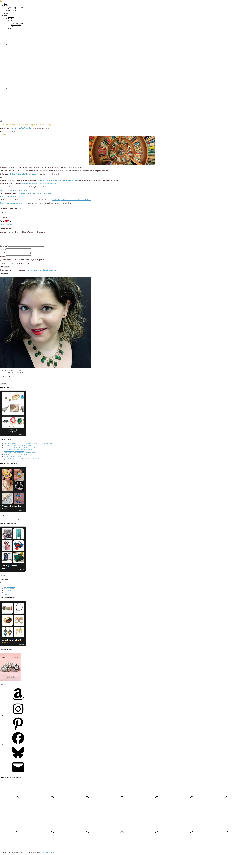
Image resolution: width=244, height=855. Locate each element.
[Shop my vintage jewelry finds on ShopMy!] (13, 512)
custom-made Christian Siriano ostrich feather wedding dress (57, 180)
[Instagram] (18, 715)
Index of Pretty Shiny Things (13, 588)
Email (2, 253)
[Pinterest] (18, 730)
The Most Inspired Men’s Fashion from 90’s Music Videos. (71, 200)
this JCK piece (10, 187)
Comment (4, 246)
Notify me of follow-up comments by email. (16, 263)
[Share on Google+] (4, 221)
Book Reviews (8, 592)
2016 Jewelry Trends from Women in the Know (15, 190)
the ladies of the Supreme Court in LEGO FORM (34, 193)
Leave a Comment (6, 225)
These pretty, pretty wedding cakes (11, 203)
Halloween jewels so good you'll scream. (17, 454)
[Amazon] (18, 701)
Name (2, 249)
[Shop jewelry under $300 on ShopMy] (13, 646)
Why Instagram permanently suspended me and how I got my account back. (28, 443)
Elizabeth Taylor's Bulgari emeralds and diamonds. (20, 452)
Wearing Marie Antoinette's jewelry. (15, 460)
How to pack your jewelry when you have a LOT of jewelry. (22, 458)
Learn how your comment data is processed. (41, 270)
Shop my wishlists (9, 587)
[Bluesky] (18, 759)
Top (1, 1)
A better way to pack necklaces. (14, 451)
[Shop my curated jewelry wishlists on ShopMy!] (13, 436)
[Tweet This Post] (2, 221)
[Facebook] (18, 744)
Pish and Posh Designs (47, 852)
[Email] (18, 774)
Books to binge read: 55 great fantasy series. (18, 445)
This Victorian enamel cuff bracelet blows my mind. (20, 447)
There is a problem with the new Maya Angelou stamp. (38, 183)
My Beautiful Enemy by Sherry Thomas (22, 174)
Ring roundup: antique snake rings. (14, 456)
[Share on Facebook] (0, 221)
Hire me (6, 594)
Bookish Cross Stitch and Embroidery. (13, 196)
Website (3, 256)
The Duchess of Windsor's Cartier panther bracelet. (20, 449)
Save (8, 221)
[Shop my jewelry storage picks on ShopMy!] (13, 571)
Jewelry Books (9, 590)
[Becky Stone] (46, 367)
